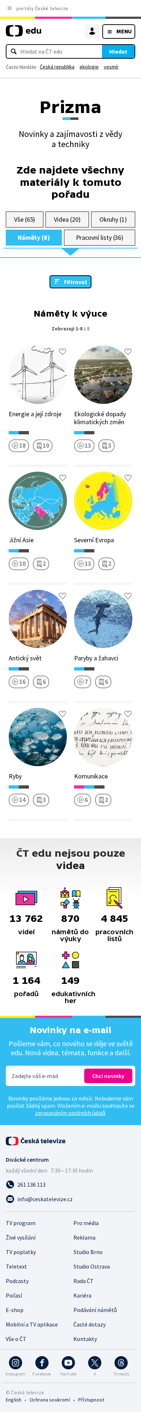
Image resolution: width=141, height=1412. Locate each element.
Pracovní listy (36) (100, 237)
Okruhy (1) (113, 219)
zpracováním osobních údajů (70, 1112)
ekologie (89, 66)
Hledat (118, 51)
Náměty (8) (34, 237)
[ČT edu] (23, 33)
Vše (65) (24, 219)
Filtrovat (75, 281)
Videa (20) (67, 219)
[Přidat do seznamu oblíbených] (62, 351)
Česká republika (57, 66)
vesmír (111, 66)
